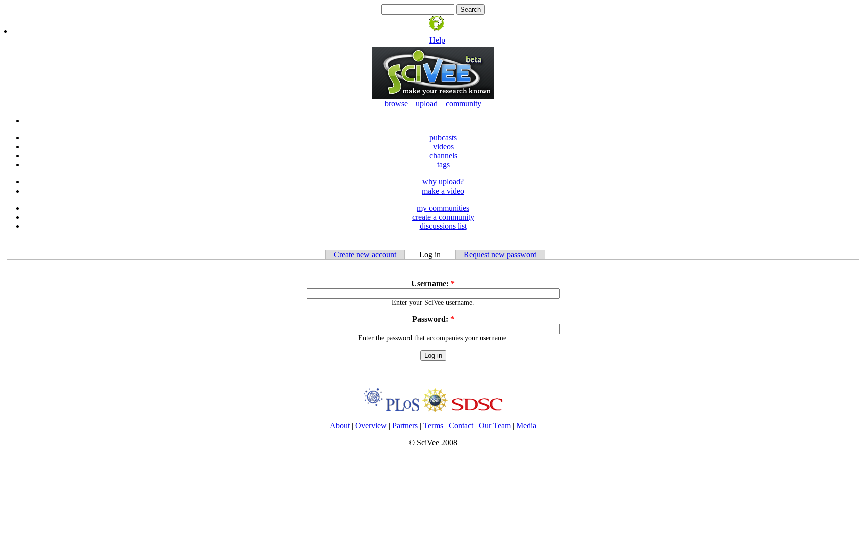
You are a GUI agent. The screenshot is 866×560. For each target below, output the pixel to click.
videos (443, 146)
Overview (371, 425)
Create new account (365, 254)
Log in (430, 254)
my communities (443, 208)
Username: (433, 283)
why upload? (443, 181)
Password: (433, 319)
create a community (443, 217)
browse (396, 103)
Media (526, 425)
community (463, 103)
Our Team (495, 425)
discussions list (443, 226)
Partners (405, 425)
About (340, 425)
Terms (433, 425)
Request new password (500, 254)
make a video (443, 190)
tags (443, 164)
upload (427, 103)
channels (443, 155)
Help (437, 40)
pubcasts (443, 137)
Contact (462, 425)
